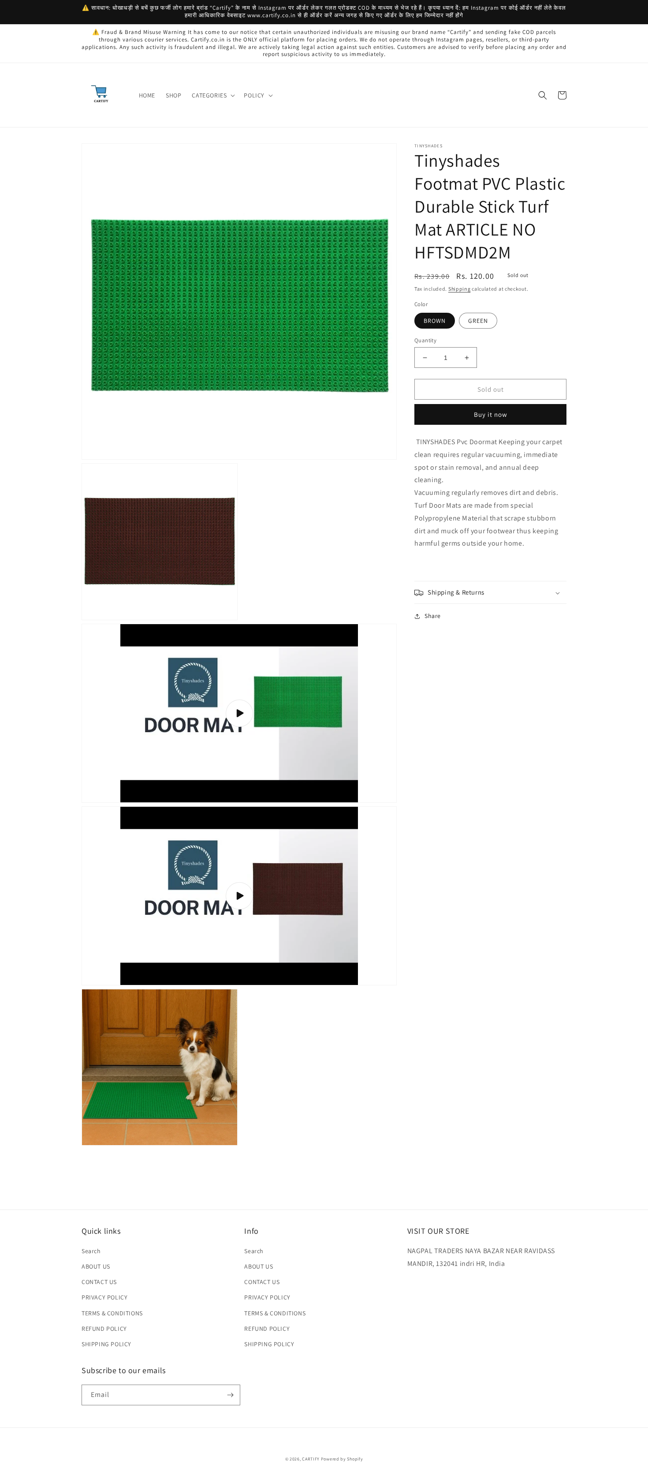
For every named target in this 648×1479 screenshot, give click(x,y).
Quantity (425, 340)
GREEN (478, 321)
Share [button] (433, 616)
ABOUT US (96, 1266)
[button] (212, 95)
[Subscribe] (230, 1395)
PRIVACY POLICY (104, 1297)
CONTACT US (99, 1282)
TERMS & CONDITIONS (112, 1313)
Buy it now (490, 415)
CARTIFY (311, 1459)
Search (91, 1251)
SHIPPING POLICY (106, 1344)
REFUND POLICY (104, 1329)
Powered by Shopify (342, 1459)
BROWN (435, 321)
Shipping (459, 288)
